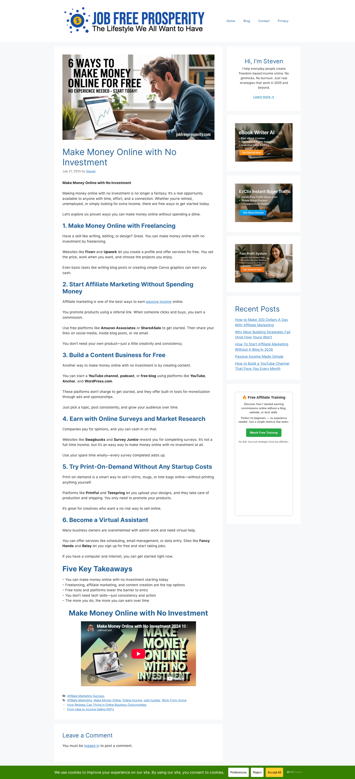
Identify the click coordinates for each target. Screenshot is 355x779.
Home (231, 21)
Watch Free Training (264, 432)
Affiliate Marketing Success (86, 696)
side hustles (152, 700)
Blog (246, 21)
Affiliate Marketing (79, 700)
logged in (91, 746)
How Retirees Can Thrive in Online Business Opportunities (106, 704)
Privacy (283, 21)
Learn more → (263, 97)
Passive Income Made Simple (259, 356)
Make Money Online (107, 700)
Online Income (132, 700)
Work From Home (174, 700)
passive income (159, 302)
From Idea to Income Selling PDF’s (90, 709)
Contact (264, 21)
